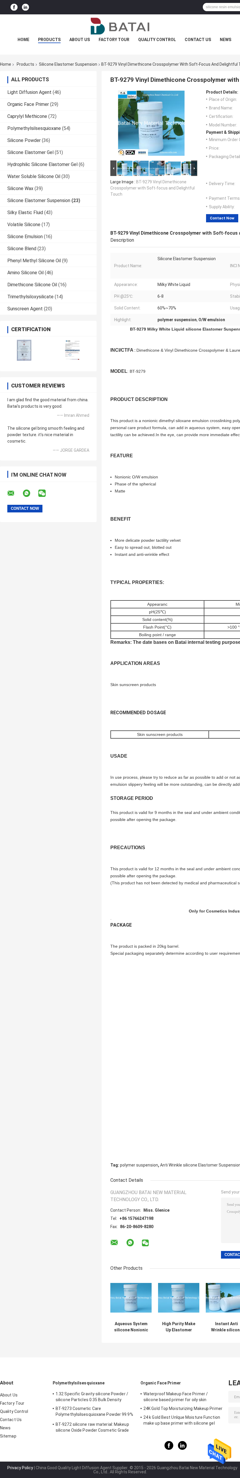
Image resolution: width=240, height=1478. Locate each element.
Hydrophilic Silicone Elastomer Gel (42, 164)
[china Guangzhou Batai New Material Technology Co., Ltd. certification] (24, 350)
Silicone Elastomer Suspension (68, 64)
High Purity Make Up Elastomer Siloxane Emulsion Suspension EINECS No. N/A (178, 1327)
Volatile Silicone (23, 224)
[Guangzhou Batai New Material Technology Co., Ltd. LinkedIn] (25, 7)
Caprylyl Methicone (27, 116)
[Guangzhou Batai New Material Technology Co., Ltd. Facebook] (14, 7)
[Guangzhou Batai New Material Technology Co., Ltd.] (120, 26)
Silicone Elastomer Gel (30, 152)
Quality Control (157, 39)
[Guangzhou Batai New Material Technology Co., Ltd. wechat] (45, 493)
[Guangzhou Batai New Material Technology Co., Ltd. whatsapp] (30, 493)
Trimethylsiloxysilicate (30, 296)
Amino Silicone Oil (25, 272)
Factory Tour (114, 39)
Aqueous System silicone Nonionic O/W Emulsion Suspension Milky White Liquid (131, 1327)
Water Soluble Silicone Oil (33, 176)
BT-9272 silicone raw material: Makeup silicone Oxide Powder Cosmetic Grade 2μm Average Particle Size (92, 1428)
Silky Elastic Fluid (25, 212)
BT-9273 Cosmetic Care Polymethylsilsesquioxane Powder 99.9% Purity (94, 1412)
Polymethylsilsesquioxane (34, 128)
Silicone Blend (21, 248)
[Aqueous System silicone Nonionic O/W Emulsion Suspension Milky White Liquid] (131, 1297)
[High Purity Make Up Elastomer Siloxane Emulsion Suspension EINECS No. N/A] (178, 1297)
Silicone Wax (20, 188)
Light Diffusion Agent (29, 92)
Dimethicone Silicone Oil (32, 284)
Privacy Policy (20, 1467)
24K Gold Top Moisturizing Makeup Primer (182, 1408)
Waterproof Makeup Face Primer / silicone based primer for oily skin (175, 1396)
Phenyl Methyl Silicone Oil (34, 260)
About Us (79, 39)
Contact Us (198, 39)
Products (49, 39)
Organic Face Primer (28, 104)
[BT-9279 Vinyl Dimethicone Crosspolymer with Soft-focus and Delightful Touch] (151, 124)
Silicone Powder (24, 140)
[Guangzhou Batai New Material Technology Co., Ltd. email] (14, 493)
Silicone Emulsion (25, 236)
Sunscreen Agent (25, 308)
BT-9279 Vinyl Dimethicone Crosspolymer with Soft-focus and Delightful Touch (152, 188)
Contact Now (222, 218)
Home (23, 39)
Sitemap (8, 1436)
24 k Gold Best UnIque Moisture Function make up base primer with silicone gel (181, 1420)
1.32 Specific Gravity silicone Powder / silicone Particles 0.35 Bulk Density (92, 1396)
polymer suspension (139, 1165)
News (225, 39)
